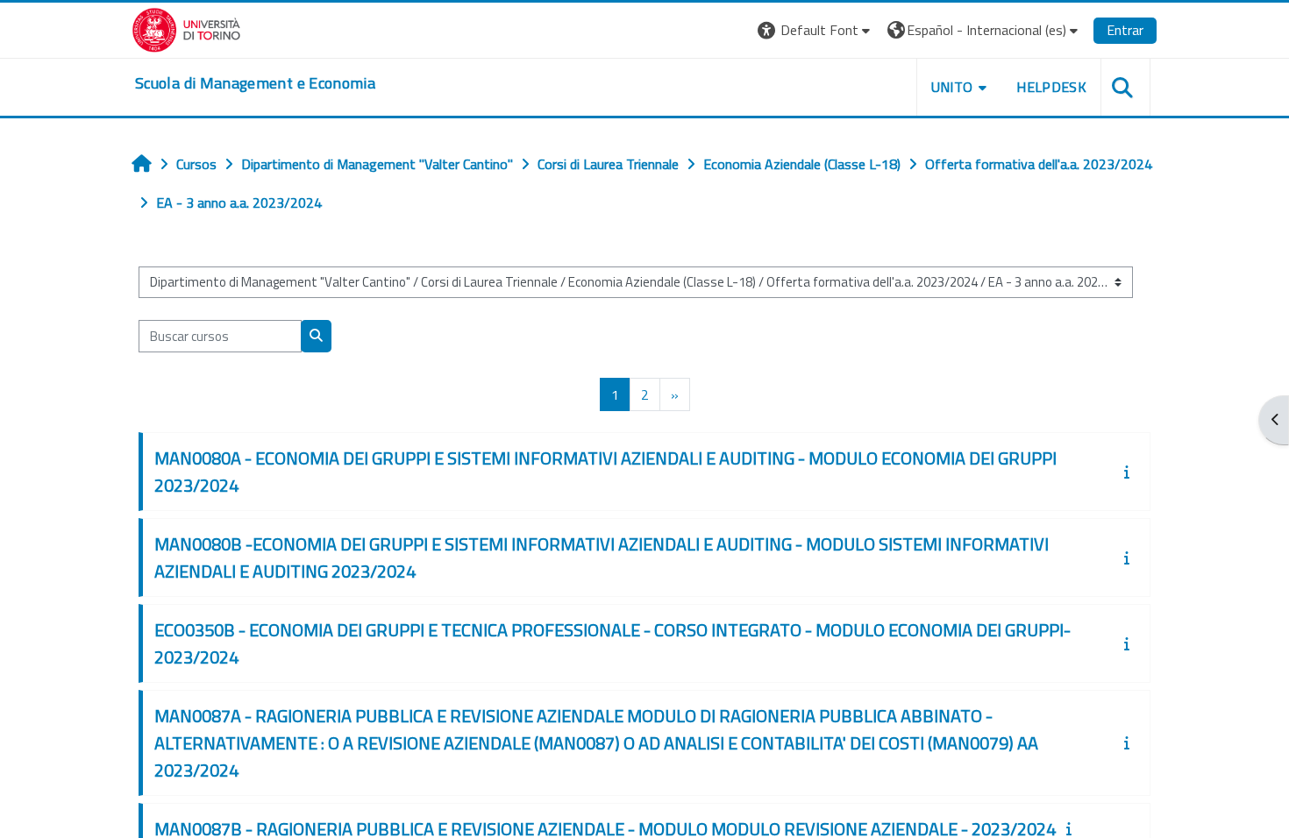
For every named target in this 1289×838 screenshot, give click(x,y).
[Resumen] (1130, 471)
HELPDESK (1051, 86)
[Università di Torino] (186, 28)
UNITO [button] (952, 86)
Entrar (1125, 29)
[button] (816, 30)
